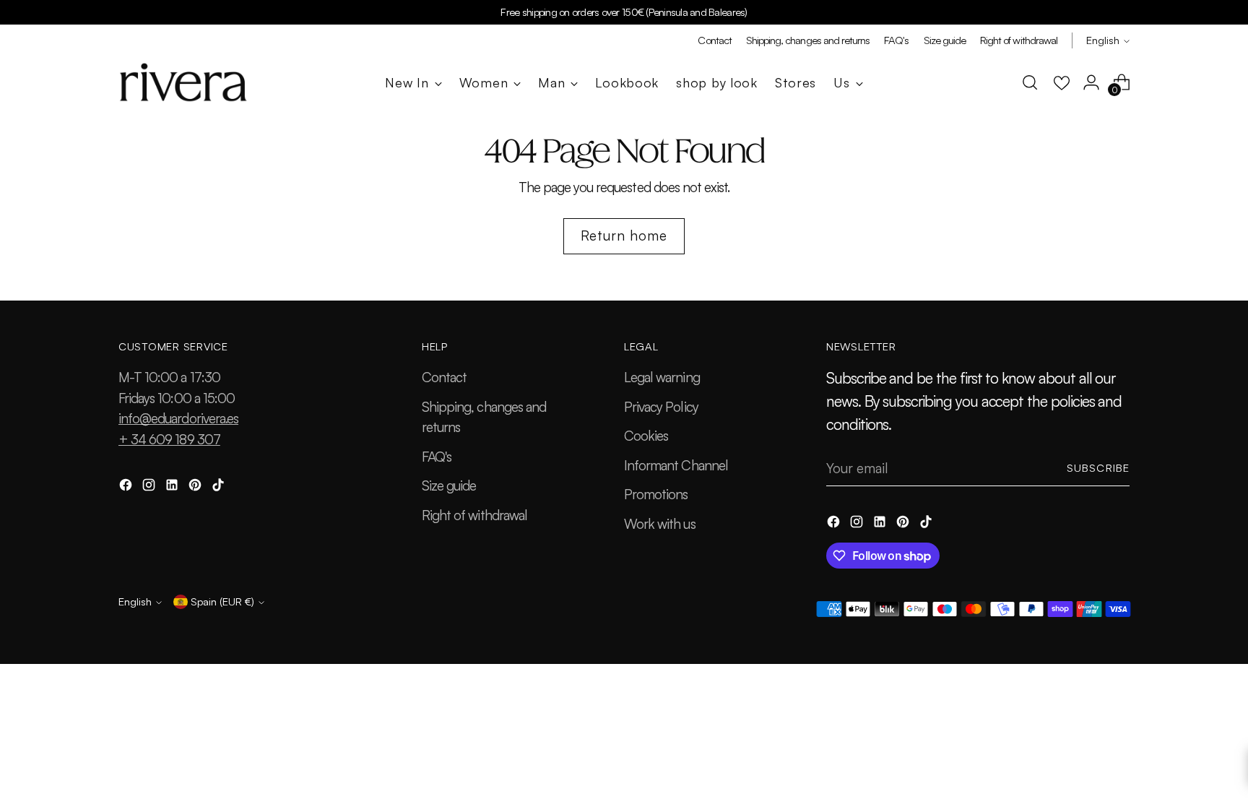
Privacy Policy (661, 406)
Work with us (660, 523)
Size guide (449, 485)
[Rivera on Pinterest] (196, 487)
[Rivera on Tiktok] (219, 487)
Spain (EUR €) (222, 601)
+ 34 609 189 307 (169, 439)
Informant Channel (676, 465)
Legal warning (662, 377)
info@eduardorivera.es (178, 418)
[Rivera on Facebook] (127, 487)
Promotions (656, 494)
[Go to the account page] (1091, 82)
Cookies (646, 435)
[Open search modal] (1029, 82)
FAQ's (436, 456)
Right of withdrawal (474, 515)
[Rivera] (183, 82)
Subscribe (1098, 468)
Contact (444, 377)
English (1102, 40)
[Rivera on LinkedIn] (173, 487)
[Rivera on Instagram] (150, 487)
